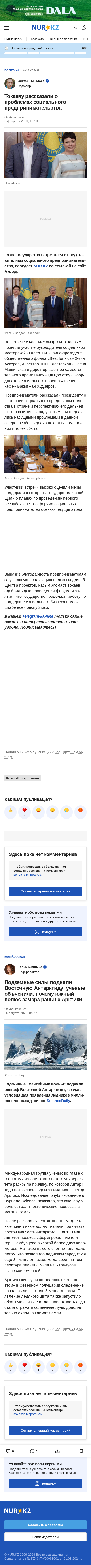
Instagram (49, 932)
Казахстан (38, 38)
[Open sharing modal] (57, 1451)
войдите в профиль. (27, 874)
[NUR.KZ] (45, 28)
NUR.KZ (41, 266)
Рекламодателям (45, 1537)
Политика (13, 38)
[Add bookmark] (81, 1451)
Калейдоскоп (14, 956)
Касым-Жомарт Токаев (22, 778)
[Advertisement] (45, 218)
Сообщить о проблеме (45, 1524)
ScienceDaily (58, 1101)
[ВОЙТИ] (84, 27)
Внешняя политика (63, 38)
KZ (76, 28)
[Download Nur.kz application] (45, 10)
